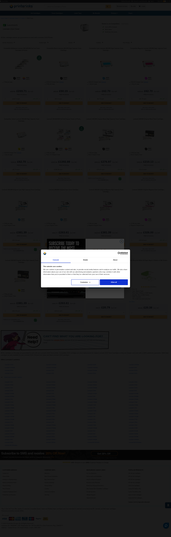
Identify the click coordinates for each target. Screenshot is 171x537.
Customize (84, 282)
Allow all (114, 282)
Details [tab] (85, 260)
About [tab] (115, 260)
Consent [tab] (56, 260)
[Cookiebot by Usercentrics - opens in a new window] (119, 253)
